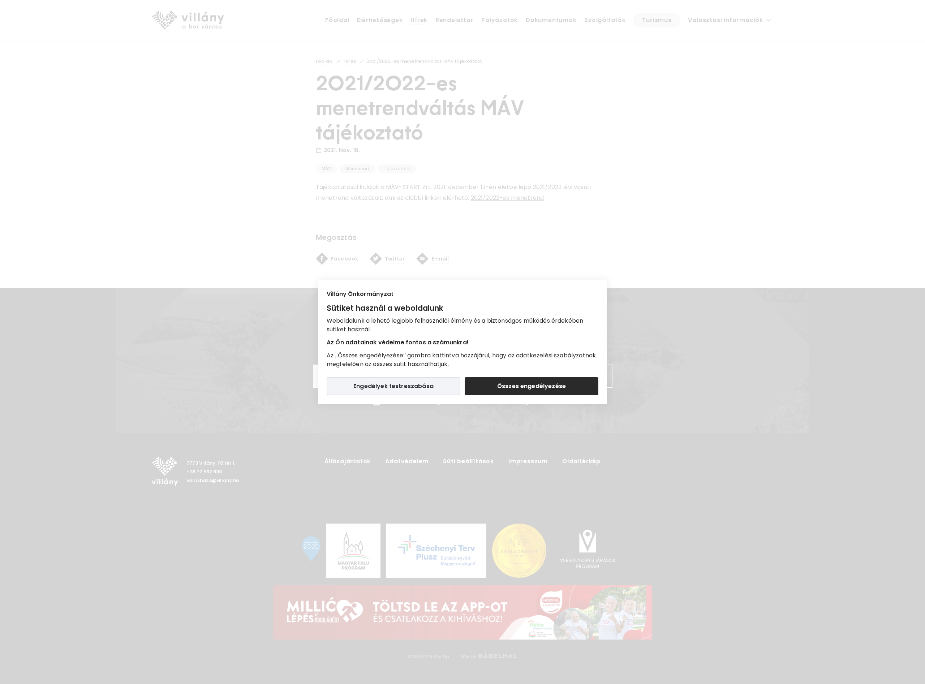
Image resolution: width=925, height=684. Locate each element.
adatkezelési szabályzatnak (556, 355)
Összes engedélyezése (531, 386)
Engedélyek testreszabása (393, 386)
